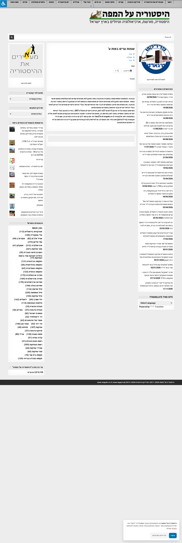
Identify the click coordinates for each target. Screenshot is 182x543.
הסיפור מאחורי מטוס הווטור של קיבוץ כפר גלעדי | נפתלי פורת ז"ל (156, 145)
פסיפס (23, 327)
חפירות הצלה (33, 285)
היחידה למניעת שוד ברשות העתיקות (30, 257)
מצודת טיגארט (33, 310)
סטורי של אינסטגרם (31, 320)
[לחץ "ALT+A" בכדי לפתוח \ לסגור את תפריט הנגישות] (3, 3)
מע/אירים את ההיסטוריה (153, 2)
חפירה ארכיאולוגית (31, 278)
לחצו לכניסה (26, 83)
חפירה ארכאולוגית (31, 275)
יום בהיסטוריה (63, 2)
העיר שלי (86, 2)
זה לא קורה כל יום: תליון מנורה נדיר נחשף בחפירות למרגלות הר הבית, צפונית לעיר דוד (156, 225)
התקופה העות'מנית (32, 268)
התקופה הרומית (32, 271)
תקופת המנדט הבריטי (30, 358)
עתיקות (36, 327)
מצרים (18, 310)
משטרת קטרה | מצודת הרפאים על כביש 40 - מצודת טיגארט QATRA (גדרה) (30, 152)
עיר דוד (36, 323)
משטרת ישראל (33, 313)
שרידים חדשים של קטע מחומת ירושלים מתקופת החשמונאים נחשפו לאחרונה (156, 234)
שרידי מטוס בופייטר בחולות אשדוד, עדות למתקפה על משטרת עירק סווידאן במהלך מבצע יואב (31, 132)
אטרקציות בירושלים (30, 231)
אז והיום (98, 2)
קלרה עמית (35, 337)
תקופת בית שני (33, 355)
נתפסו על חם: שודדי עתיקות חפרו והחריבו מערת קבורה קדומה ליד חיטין (157, 245)
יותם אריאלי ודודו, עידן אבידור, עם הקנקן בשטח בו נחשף (32, 197)
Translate (159, 306)
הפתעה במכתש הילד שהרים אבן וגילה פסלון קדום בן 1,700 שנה (157, 185)
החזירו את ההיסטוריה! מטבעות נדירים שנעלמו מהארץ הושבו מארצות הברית (157, 174)
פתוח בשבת (34, 334)
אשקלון (40, 205)
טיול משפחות (33, 292)
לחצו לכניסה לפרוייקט (156, 79)
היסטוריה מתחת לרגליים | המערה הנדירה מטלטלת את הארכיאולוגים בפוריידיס (156, 153)
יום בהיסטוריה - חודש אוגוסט (31, 166)
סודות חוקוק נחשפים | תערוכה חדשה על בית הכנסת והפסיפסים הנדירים (156, 114)
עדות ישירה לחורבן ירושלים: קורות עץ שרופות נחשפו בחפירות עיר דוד (157, 103)
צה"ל (19, 334)
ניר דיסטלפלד (33, 317)
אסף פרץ (19, 238)
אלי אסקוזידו (33, 235)
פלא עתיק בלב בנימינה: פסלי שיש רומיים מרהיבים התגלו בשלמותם (158, 135)
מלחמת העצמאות (31, 303)
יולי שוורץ (35, 299)
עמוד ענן (22, 323)
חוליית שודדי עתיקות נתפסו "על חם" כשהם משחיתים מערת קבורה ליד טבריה (156, 203)
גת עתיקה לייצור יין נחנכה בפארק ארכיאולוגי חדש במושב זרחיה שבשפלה (156, 284)
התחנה (51, 2)
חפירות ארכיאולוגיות (30, 282)
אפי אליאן (35, 242)
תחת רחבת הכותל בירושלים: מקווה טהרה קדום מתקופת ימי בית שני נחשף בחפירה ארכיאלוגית (156, 215)
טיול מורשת (34, 289)
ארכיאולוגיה (34, 245)
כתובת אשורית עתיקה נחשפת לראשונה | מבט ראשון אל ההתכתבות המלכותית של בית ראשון (156, 257)
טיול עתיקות (34, 296)
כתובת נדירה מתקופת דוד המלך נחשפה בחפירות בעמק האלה (31, 187)
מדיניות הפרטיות (159, 535)
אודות (25, 2)
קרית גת (39, 159)
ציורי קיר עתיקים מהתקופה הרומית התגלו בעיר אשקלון (32, 213)
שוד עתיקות (34, 351)
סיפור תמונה (109, 2)
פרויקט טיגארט (33, 330)
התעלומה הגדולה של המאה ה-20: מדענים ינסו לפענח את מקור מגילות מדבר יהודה (158, 125)
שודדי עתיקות (33, 348)
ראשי (169, 2)
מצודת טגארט (34, 306)
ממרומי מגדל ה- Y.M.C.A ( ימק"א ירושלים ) (32, 143)
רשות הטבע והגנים (32, 341)
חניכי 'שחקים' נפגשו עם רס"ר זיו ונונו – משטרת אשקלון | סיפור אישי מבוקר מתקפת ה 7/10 (157, 275)
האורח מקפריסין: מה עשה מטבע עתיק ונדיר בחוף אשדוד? (157, 95)
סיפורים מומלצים (38, 2)
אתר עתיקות (34, 249)
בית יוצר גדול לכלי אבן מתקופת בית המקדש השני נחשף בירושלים (158, 192)
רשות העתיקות (33, 344)
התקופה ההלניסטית (31, 264)
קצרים (121, 2)
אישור (173, 535)
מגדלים (76, 2)
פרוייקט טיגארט (134, 2)
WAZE (37, 228)
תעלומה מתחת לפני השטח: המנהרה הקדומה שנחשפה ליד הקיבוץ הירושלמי (156, 164)
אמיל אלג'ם (34, 238)
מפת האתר (14, 2)
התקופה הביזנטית (31, 261)
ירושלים (20, 299)
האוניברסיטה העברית (30, 252)
